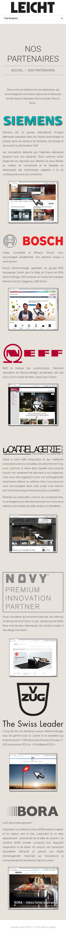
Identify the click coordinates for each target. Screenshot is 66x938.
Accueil (17, 70)
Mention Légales (48, 927)
